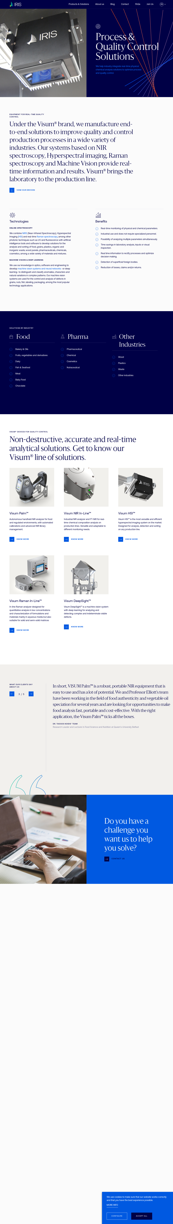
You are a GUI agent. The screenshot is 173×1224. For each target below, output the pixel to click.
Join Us (150, 4)
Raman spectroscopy (47, 237)
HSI (20, 237)
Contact (125, 4)
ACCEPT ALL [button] (141, 1216)
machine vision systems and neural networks (39, 269)
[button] (11, 693)
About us (99, 4)
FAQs (137, 4)
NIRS (24, 233)
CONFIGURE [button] (116, 1216)
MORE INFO (112, 1205)
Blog (112, 4)
